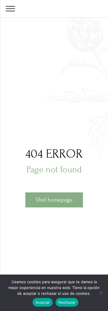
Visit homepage (54, 200)
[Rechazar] (101, 293)
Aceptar (42, 302)
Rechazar (66, 302)
